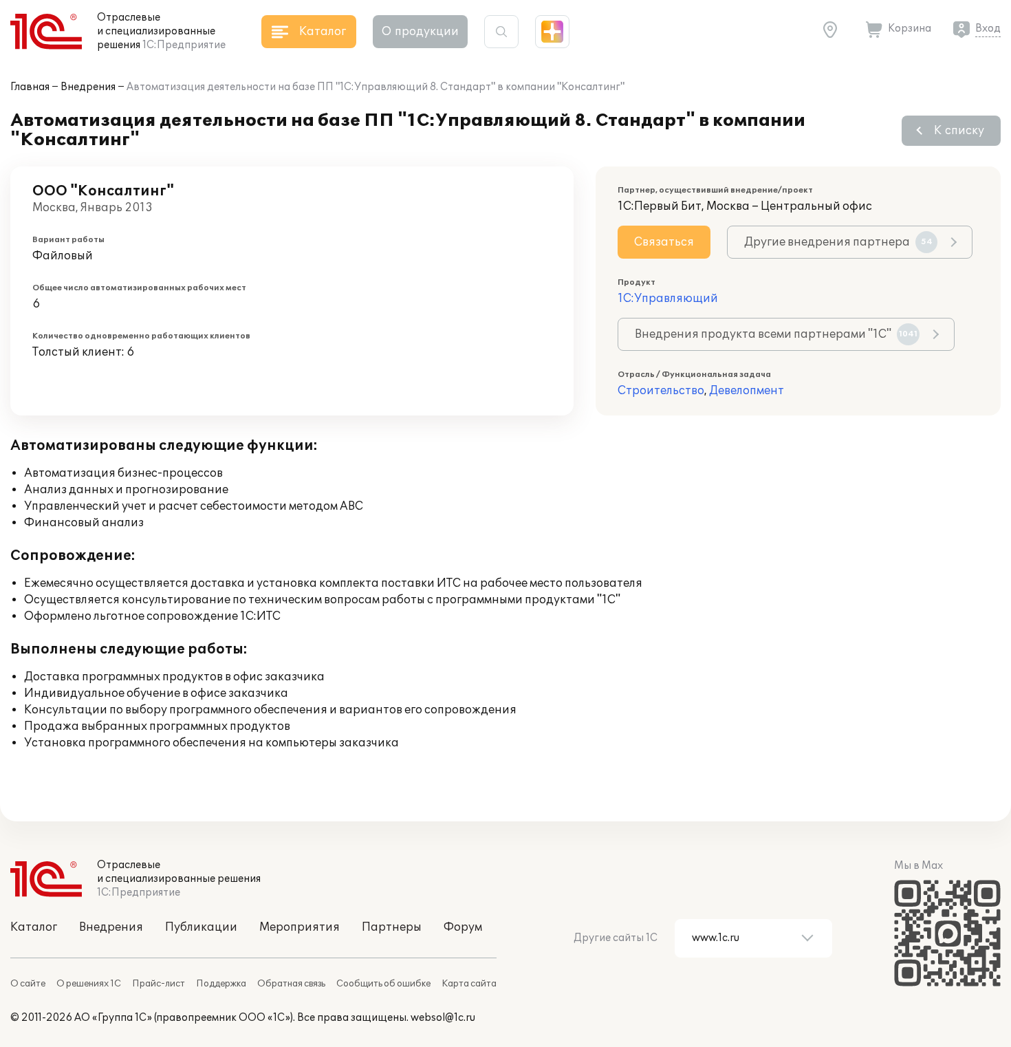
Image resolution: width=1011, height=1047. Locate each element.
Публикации (201, 927)
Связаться (664, 242)
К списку (959, 131)
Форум (463, 927)
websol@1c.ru (443, 1018)
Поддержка (221, 983)
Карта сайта (469, 983)
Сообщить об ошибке (383, 983)
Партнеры (392, 927)
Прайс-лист (158, 983)
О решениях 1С (88, 983)
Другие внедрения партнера (838, 242)
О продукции (420, 32)
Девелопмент (746, 391)
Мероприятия (299, 927)
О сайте (27, 983)
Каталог (33, 927)
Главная (30, 87)
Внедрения (88, 87)
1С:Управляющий (668, 298)
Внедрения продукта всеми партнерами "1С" (776, 334)
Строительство (661, 391)
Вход (988, 28)
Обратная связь (291, 983)
